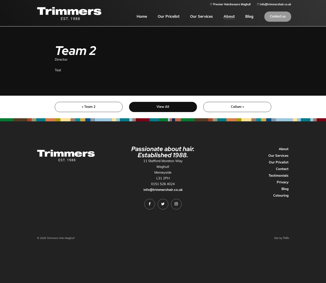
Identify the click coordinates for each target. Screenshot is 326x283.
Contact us (278, 16)
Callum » (237, 107)
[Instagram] (176, 204)
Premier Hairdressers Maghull (231, 4)
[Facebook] (149, 204)
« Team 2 (88, 107)
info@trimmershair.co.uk (163, 190)
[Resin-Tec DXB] (69, 13)
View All (163, 107)
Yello (286, 238)
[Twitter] (163, 204)
